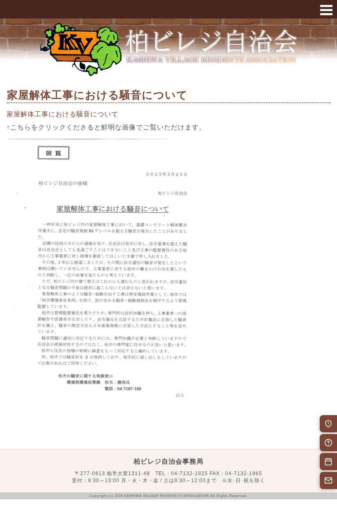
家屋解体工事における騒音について (62, 114)
